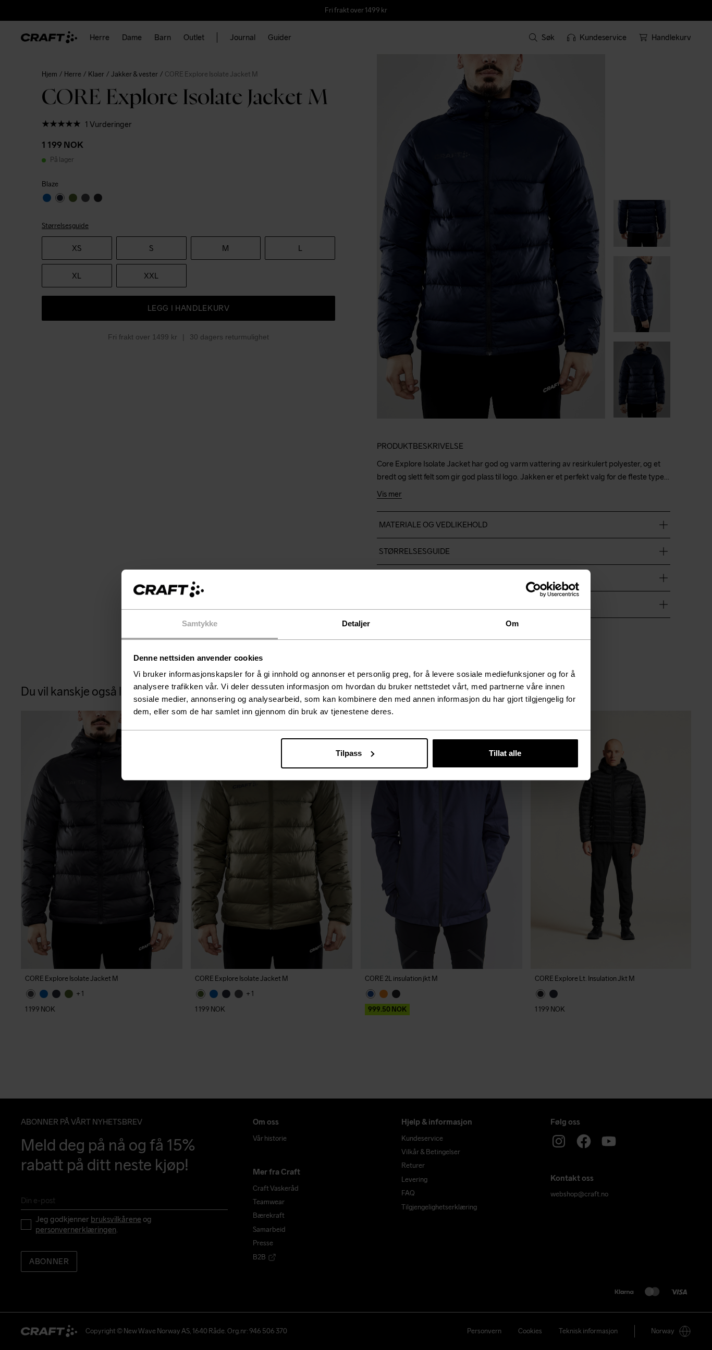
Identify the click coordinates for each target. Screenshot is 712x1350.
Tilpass (349, 753)
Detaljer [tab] (356, 623)
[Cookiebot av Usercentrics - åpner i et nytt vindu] (533, 589)
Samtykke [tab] (200, 623)
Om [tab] (512, 623)
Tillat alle (505, 753)
